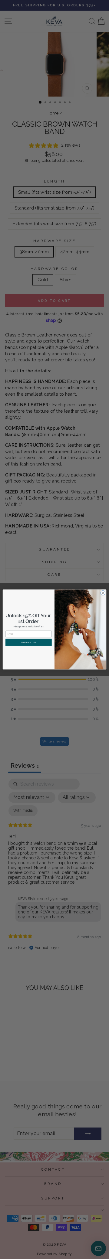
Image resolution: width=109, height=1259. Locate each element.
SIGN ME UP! (28, 642)
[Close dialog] (103, 593)
